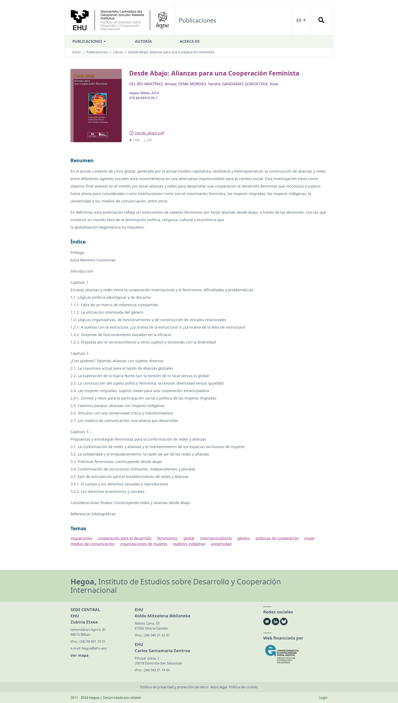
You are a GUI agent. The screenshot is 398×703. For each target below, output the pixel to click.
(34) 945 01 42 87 (157, 635)
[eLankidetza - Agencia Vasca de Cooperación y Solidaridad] (295, 654)
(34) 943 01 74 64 (157, 670)
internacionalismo (216, 538)
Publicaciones (87, 41)
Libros (118, 52)
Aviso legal (218, 687)
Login (323, 697)
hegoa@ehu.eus (94, 648)
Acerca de (190, 41)
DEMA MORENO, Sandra (199, 83)
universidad (221, 543)
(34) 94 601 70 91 (93, 641)
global (188, 538)
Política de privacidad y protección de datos (174, 687)
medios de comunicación (92, 543)
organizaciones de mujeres (143, 543)
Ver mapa (79, 655)
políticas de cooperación (277, 538)
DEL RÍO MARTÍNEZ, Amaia (152, 83)
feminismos (167, 538)
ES (299, 20)
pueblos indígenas (189, 543)
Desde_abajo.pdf (149, 132)
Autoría (143, 41)
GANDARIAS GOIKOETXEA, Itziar (250, 83)
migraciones (81, 538)
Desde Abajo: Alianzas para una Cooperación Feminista (171, 52)
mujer (309, 538)
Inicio (76, 52)
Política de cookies (243, 687)
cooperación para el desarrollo (125, 538)
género (244, 538)
